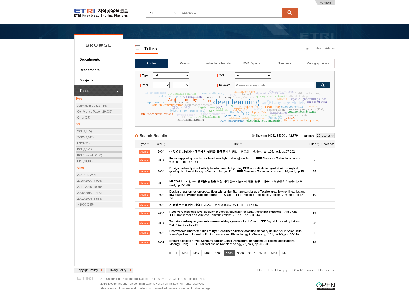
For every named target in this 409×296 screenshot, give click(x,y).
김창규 (207, 205)
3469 (274, 253)
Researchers (90, 70)
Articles (330, 48)
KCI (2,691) (84, 149)
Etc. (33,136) (85, 161)
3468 (262, 253)
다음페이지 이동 (293, 253)
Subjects (87, 80)
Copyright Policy (87, 270)
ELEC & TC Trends (301, 270)
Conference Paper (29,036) (94, 111)
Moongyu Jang (179, 244)
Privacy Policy (117, 270)
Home (307, 49)
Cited (312, 144)
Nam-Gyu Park (178, 234)
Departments (90, 59)
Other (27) (83, 117)
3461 (185, 253)
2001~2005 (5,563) (89, 198)
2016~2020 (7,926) (89, 180)
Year (159, 144)
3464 (218, 253)
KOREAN (325, 2)
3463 (207, 253)
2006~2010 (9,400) (89, 192)
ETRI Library (276, 270)
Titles (84, 91)
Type (143, 144)
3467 (251, 253)
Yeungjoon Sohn (241, 158)
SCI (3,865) (84, 131)
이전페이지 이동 (176, 253)
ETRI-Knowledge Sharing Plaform (101, 13)
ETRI (260, 270)
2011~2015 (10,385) (90, 187)
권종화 (245, 151)
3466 (240, 253)
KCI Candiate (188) (89, 155)
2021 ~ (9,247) (86, 175)
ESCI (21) (83, 143)
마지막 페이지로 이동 (300, 253)
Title (236, 144)
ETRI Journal (326, 270)
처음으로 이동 (170, 253)
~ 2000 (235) (85, 204)
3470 (285, 253)
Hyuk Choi (250, 221)
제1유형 (325, 286)
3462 (196, 253)
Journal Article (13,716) (92, 105)
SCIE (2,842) (85, 137)
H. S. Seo (226, 195)
